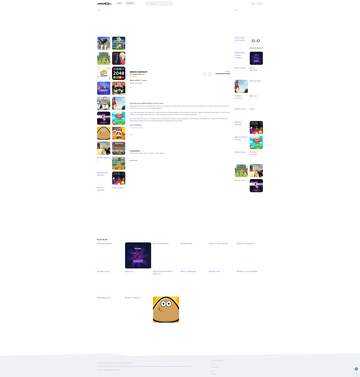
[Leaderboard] (248, 4)
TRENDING (129, 3)
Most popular (143, 158)
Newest (134, 158)
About (212, 370)
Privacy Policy (215, 367)
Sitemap (213, 374)
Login (253, 3)
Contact (213, 364)
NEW (119, 3)
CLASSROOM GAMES (136, 128)
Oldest (153, 158)
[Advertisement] (111, 23)
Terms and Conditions (217, 360)
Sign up (259, 3)
